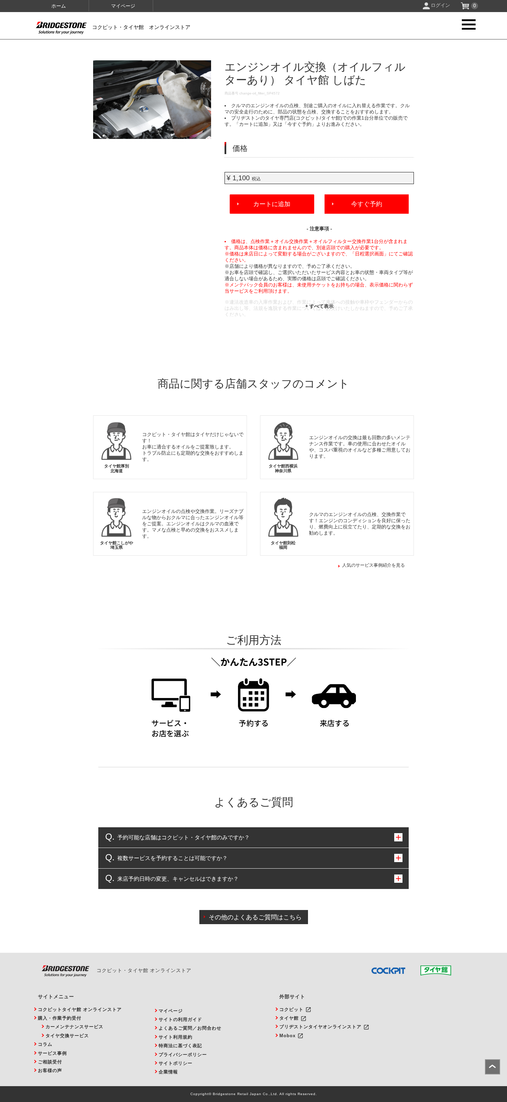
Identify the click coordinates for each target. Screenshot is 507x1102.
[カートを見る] (466, 7)
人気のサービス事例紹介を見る (373, 565)
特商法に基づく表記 (180, 1045)
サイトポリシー (175, 1063)
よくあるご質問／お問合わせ (190, 1028)
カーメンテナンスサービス (74, 1026)
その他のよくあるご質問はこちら (255, 917)
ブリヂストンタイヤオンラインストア (320, 1026)
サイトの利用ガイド (180, 1019)
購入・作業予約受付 (59, 1018)
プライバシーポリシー (183, 1054)
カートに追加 (271, 204)
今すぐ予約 (366, 204)
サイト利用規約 (175, 1037)
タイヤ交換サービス (67, 1035)
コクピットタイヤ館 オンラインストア (80, 1009)
